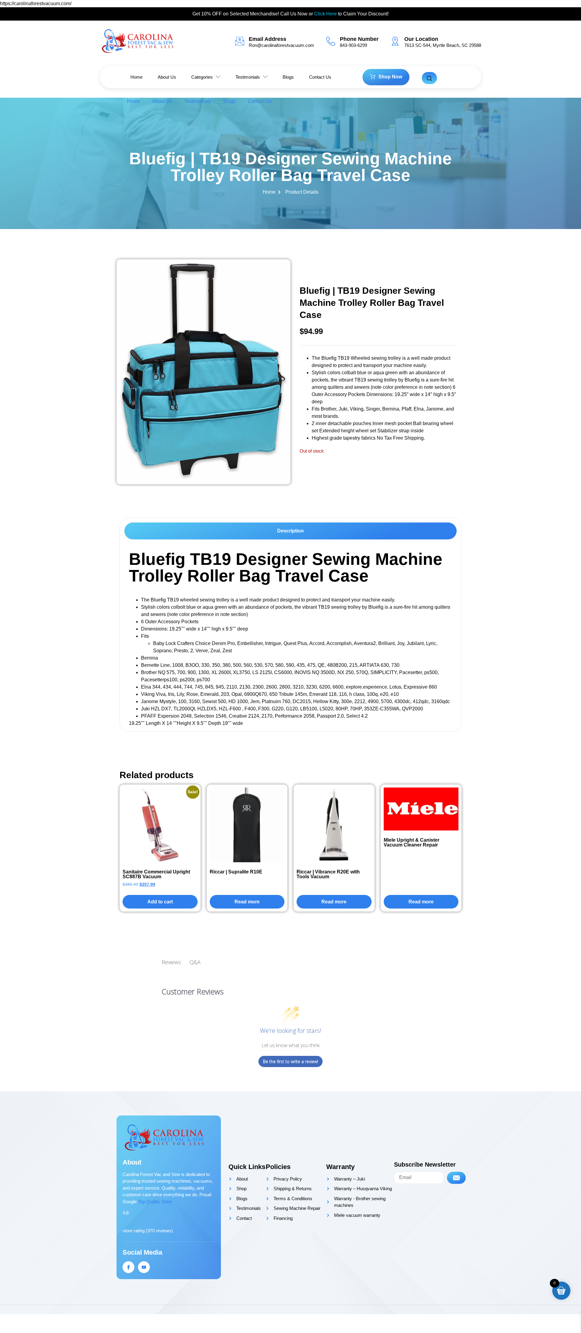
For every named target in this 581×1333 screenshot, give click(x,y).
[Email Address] (239, 41)
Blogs (229, 101)
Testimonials (197, 101)
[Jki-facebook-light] (128, 1267)
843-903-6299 (353, 45)
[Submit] (456, 1178)
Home (133, 101)
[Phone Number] (330, 41)
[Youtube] (144, 1267)
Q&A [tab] (195, 962)
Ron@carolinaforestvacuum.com (281, 45)
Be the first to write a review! (290, 1061)
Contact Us (260, 101)
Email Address (267, 39)
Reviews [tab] (171, 962)
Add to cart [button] (160, 901)
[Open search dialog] (429, 78)
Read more (247, 901)
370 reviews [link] (159, 1230)
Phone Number (359, 39)
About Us (162, 101)
